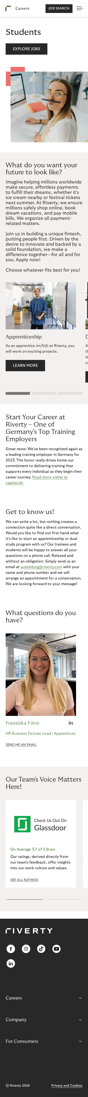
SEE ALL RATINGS (24, 880)
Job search (59, 8)
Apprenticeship (24, 336)
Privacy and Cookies (66, 1085)
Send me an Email (21, 744)
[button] (18, 393)
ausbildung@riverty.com (41, 567)
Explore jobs (26, 49)
